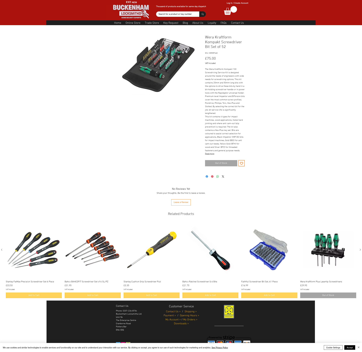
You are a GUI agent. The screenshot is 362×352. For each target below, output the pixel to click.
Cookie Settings (333, 347)
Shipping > (191, 311)
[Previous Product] (1, 249)
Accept (350, 347)
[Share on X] (223, 176)
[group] (181, 260)
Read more (209, 154)
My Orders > (190, 319)
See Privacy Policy (220, 347)
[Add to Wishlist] (241, 163)
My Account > (173, 319)
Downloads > (181, 323)
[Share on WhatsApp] (217, 176)
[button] (230, 10)
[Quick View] (34, 250)
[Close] (358, 347)
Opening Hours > (189, 315)
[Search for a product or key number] (202, 14)
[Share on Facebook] (207, 176)
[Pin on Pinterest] (212, 176)
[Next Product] (360, 249)
